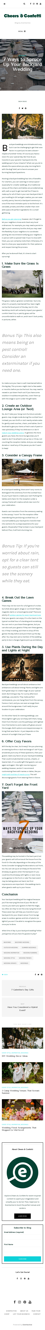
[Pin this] (25, 108)
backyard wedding (22, 942)
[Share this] (19, 108)
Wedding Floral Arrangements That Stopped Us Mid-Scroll (19, 1128)
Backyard (7, 942)
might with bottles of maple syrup (16, 774)
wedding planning (30, 953)
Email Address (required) (14, 1232)
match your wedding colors (13, 433)
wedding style (9, 958)
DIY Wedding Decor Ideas (15, 1056)
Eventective (11, 1311)
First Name (8, 1244)
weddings (24, 963)
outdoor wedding (11, 947)
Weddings (22, 55)
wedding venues (10, 963)
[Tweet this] (22, 108)
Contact (37, 1314)
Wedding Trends (25, 958)
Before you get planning (11, 219)
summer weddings (29, 947)
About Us (24, 1311)
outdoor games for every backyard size (25, 615)
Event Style (6, 1053)
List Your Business (21, 1314)
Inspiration (16, 1053)
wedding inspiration (11, 953)
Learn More (22, 1216)
